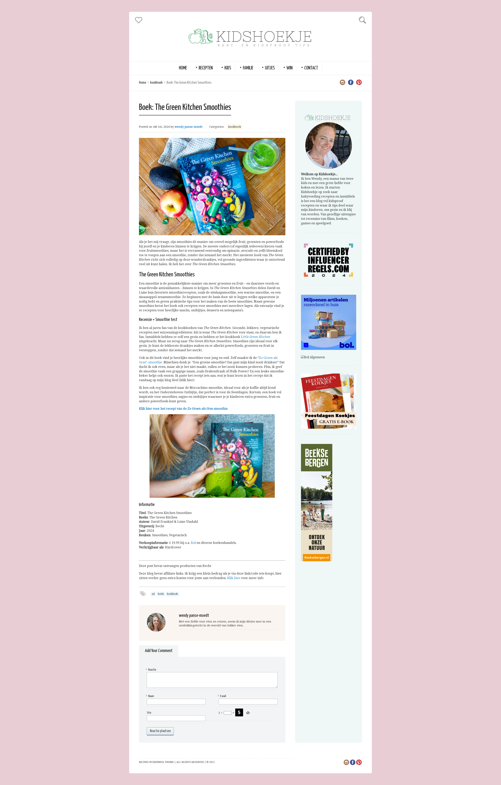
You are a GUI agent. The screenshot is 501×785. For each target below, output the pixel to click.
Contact (311, 68)
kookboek (156, 82)
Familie (248, 68)
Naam (150, 696)
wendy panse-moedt (188, 126)
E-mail (222, 696)
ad (153, 594)
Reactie (151, 669)
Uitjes (270, 68)
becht (161, 594)
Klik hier (233, 578)
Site (149, 712)
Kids (227, 68)
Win (290, 68)
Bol (193, 543)
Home (183, 68)
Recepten (206, 68)
